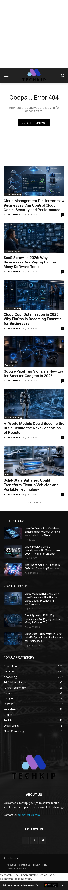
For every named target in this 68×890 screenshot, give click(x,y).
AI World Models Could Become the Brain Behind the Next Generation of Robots (34, 428)
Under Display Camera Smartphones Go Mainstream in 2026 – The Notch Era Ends (43, 550)
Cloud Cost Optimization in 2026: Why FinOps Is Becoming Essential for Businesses (33, 319)
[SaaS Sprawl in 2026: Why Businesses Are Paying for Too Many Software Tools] (34, 238)
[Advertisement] (34, 34)
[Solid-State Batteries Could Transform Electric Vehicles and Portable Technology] (34, 461)
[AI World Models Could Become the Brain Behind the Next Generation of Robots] (34, 404)
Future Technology (13, 417)
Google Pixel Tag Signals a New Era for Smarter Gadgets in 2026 (33, 373)
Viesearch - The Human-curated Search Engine (28, 874)
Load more (32, 502)
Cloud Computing (13, 194)
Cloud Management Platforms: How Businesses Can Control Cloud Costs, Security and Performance (34, 205)
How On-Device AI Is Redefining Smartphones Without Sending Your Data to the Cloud (42, 532)
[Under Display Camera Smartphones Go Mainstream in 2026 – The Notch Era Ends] (13, 551)
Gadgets (9, 365)
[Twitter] (42, 840)
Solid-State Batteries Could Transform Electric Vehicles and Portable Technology (31, 485)
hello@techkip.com (29, 814)
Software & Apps (12, 251)
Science (8, 474)
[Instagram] (34, 840)
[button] (34, 885)
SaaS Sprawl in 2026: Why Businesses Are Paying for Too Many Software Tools (30, 262)
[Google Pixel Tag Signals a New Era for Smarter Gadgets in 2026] (34, 351)
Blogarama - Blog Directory (16, 878)
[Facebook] (25, 840)
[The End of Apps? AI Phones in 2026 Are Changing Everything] (13, 569)
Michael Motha (12, 214)
